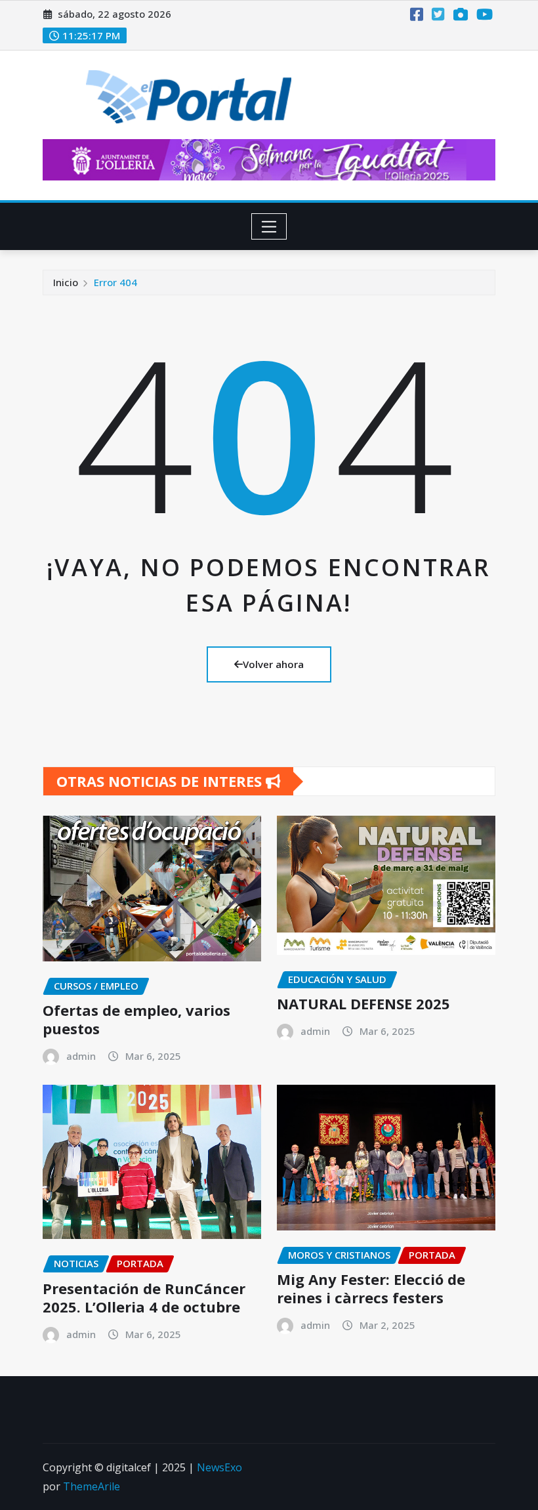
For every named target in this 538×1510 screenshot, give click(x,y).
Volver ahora (273, 664)
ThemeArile (91, 1486)
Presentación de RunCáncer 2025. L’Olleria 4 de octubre (144, 1297)
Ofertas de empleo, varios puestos (136, 1019)
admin (81, 1055)
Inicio (65, 282)
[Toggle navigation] (269, 226)
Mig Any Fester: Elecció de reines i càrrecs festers (371, 1288)
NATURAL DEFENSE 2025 (363, 1003)
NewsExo (219, 1467)
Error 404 (115, 282)
